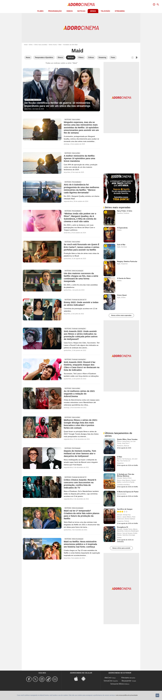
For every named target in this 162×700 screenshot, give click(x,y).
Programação (55, 11)
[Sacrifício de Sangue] (109, 516)
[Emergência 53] (109, 534)
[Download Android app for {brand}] (84, 678)
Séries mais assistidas (40, 44)
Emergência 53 (122, 527)
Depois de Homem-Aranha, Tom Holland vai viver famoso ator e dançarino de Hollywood (80, 453)
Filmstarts (125, 678)
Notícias (81, 11)
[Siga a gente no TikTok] (49, 679)
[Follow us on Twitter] (36, 679)
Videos (69, 11)
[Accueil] (81, 4)
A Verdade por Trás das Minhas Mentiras (125, 475)
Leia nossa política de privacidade (127, 695)
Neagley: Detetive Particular (127, 261)
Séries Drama (53, 44)
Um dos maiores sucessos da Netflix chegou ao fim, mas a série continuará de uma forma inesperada (81, 277)
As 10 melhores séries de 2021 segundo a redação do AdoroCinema (79, 394)
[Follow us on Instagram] (42, 679)
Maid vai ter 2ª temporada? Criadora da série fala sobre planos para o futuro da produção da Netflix (81, 515)
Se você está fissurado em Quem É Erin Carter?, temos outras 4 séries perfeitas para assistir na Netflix (81, 247)
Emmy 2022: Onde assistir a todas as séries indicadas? (81, 303)
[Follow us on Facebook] (29, 679)
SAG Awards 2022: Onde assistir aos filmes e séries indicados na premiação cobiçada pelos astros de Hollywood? (80, 335)
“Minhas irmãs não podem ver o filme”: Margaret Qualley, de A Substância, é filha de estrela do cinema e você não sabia (80, 218)
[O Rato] (109, 464)
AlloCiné (107, 678)
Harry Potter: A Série (124, 211)
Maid (59, 44)
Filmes (40, 11)
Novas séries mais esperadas (121, 315)
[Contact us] (55, 679)
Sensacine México (117, 684)
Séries (93, 11)
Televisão (105, 11)
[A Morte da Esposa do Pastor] (109, 498)
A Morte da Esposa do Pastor (128, 492)
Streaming (120, 11)
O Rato (119, 457)
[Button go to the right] (136, 57)
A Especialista (122, 228)
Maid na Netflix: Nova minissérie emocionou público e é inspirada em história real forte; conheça (80, 544)
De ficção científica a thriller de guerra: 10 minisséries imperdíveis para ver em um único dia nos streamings (57, 104)
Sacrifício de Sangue (124, 509)
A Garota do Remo (124, 278)
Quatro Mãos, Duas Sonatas (127, 439)
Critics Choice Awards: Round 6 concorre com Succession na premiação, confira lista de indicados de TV (80, 484)
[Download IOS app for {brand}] (77, 678)
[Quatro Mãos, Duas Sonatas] (109, 446)
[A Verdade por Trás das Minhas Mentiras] (109, 481)
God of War (121, 245)
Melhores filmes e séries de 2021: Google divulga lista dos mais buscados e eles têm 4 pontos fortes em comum (81, 424)
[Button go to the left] (132, 57)
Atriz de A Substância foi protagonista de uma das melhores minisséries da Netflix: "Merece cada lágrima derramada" (81, 189)
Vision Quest (122, 295)
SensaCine (108, 681)
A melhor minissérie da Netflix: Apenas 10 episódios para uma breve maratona (79, 158)
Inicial (25, 44)
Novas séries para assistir (121, 548)
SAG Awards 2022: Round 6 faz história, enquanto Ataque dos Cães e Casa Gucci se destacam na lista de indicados (81, 366)
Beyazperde (126, 681)
